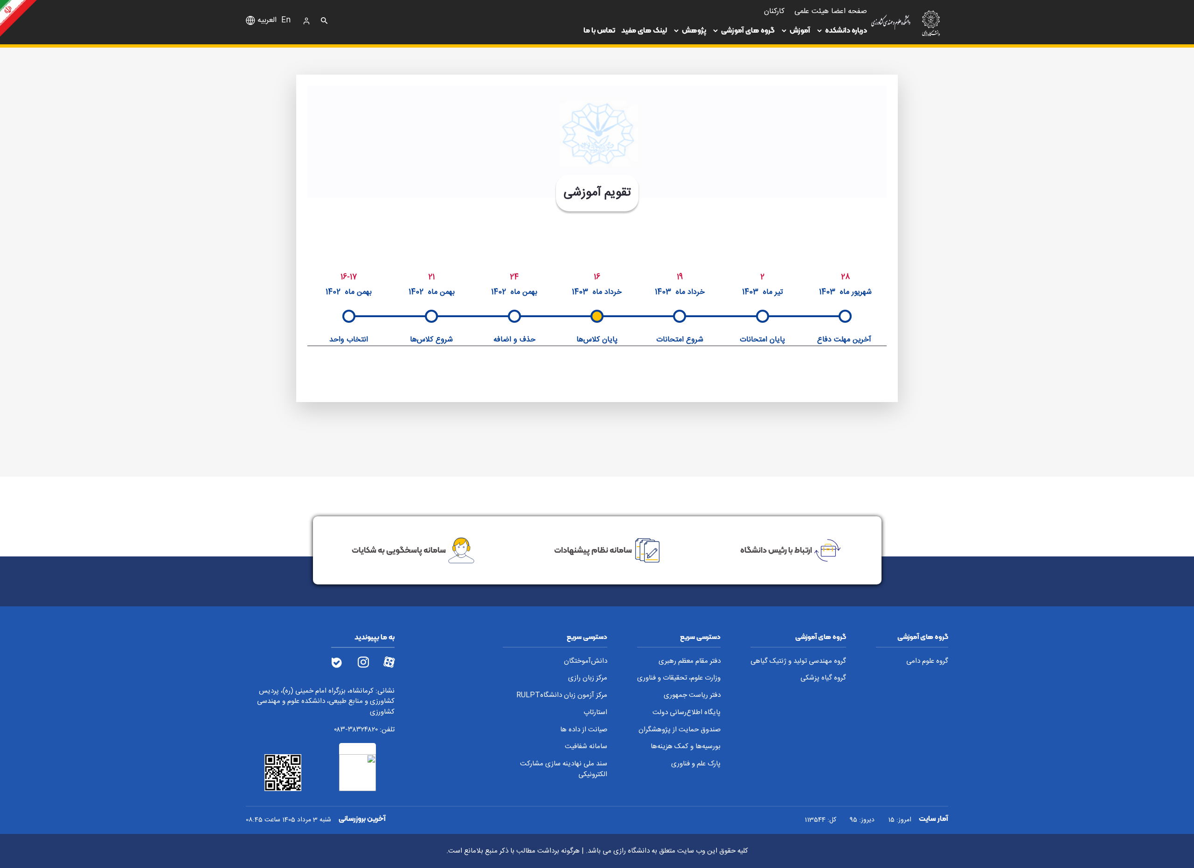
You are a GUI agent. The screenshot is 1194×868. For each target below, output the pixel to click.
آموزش (800, 30)
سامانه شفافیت (586, 747)
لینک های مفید (644, 30)
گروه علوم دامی (927, 661)
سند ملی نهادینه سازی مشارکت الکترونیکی (563, 769)
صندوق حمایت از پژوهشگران (680, 730)
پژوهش (694, 30)
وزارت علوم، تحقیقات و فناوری (679, 678)
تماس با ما (599, 30)
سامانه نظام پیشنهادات (593, 550)
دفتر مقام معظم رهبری (690, 661)
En (286, 21)
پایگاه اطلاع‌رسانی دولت (687, 713)
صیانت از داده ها (583, 730)
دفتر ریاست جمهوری (692, 695)
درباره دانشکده (846, 30)
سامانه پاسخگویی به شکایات (399, 550)
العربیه (267, 21)
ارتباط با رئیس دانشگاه (776, 550)
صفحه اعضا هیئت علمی (830, 11)
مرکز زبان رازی (587, 678)
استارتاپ (595, 713)
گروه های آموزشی (748, 30)
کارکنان (774, 11)
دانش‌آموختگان (585, 661)
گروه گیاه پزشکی (823, 678)
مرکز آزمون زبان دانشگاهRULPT (561, 695)
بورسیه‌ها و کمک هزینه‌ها (686, 747)
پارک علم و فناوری (696, 764)
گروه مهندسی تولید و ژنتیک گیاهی (798, 661)
